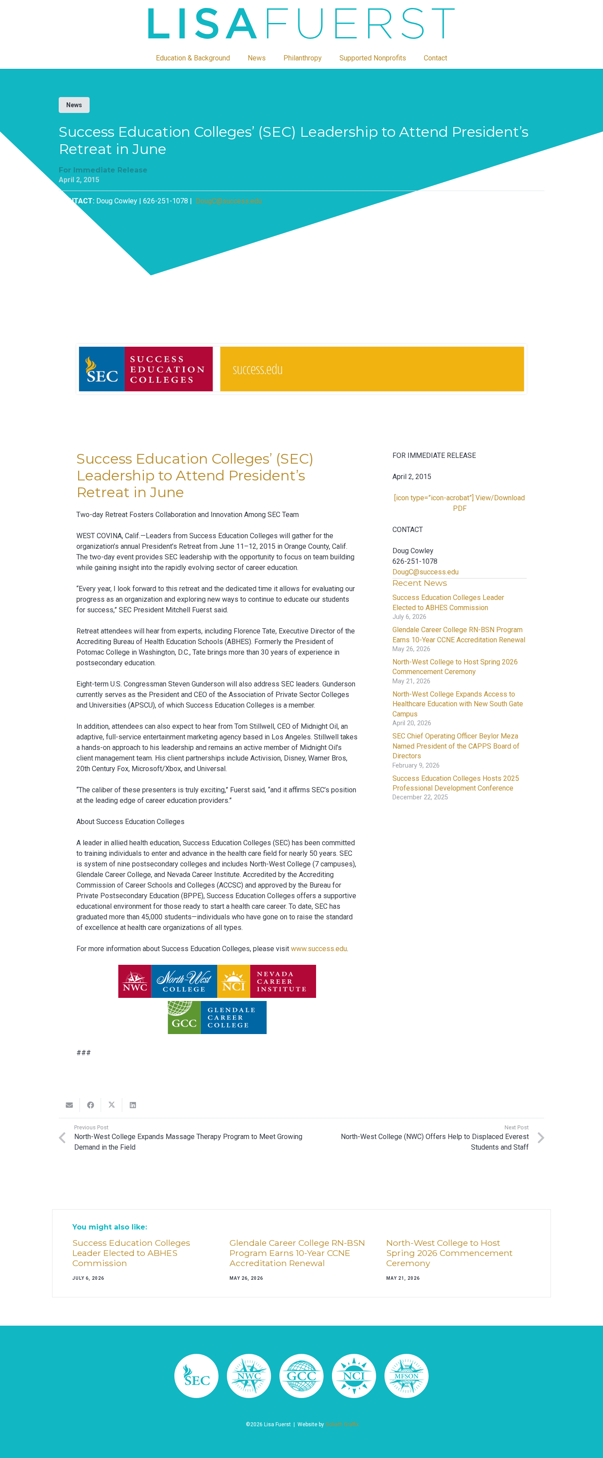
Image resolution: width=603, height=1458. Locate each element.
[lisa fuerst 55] (301, 23)
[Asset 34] (196, 1376)
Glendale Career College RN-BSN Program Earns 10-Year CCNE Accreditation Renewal (297, 1252)
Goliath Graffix (342, 1424)
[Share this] (90, 1105)
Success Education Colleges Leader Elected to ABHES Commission (131, 1252)
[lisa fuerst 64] (354, 1376)
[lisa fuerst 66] (406, 1376)
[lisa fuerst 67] (249, 1376)
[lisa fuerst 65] (301, 1376)
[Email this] (69, 1105)
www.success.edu (319, 949)
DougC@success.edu (228, 201)
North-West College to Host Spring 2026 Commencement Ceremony (449, 1252)
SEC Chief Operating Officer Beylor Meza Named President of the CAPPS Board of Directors (456, 746)
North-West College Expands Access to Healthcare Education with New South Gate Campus (457, 704)
